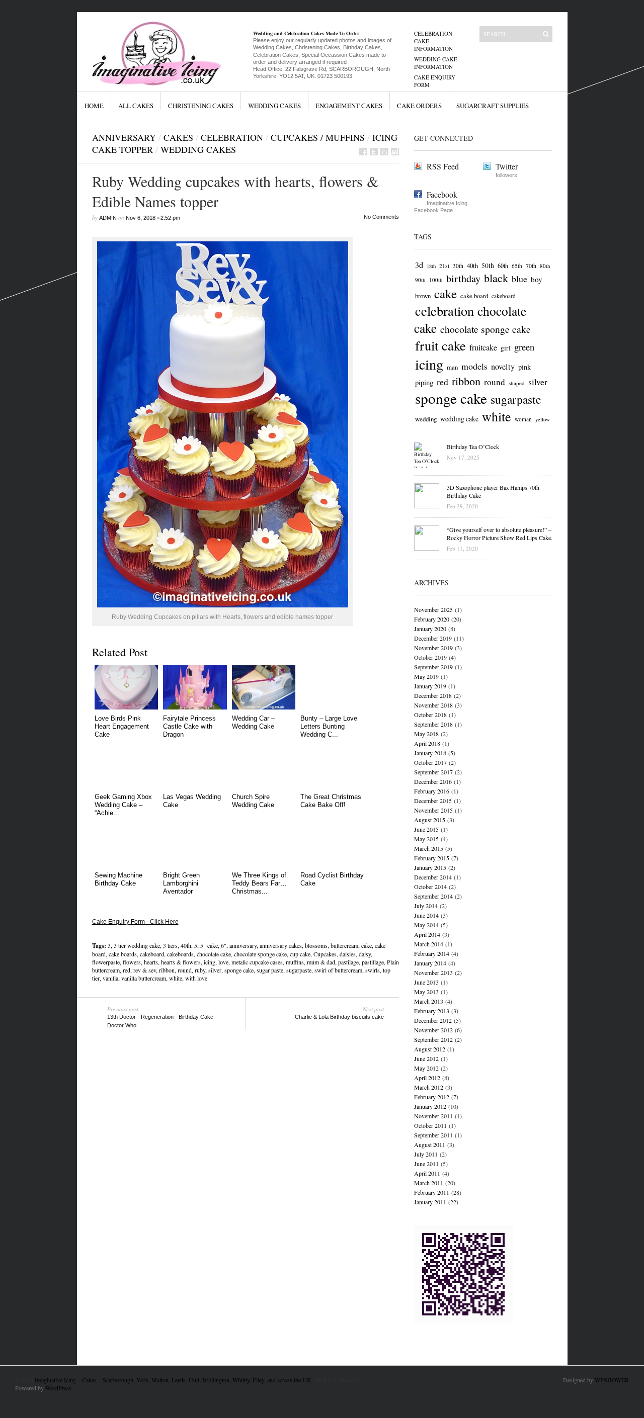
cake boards (123, 954)
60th (503, 265)
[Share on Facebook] (363, 151)
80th (545, 266)
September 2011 (433, 1135)
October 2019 (430, 657)
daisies (348, 954)
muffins (295, 962)
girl (506, 347)
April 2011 (427, 1173)
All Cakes (135, 105)
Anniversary (124, 137)
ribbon (167, 970)
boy (536, 279)
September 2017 (433, 772)
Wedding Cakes (274, 105)
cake (366, 945)
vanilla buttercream (143, 978)
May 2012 (426, 1068)
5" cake (209, 945)
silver (214, 970)
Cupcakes (325, 954)
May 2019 (426, 676)
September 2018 (433, 724)
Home (94, 105)
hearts (151, 962)
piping (424, 382)
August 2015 (429, 820)
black (496, 278)
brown (423, 295)
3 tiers (170, 945)
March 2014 (428, 944)
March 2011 (428, 1183)
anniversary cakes (281, 945)
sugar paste (270, 970)
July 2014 (426, 906)
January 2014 (430, 963)
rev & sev (144, 970)
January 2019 (430, 686)
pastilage (348, 962)
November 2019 (433, 648)
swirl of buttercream (338, 970)
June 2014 (426, 915)
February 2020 (431, 619)
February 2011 (431, 1192)
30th (458, 266)
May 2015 (426, 839)
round (185, 970)
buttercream (344, 945)
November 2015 (433, 810)
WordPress (58, 1388)
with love (196, 978)
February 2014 (431, 953)
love (223, 962)
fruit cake (440, 345)
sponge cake (239, 970)
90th (420, 280)
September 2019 (433, 667)
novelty (503, 366)
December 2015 (433, 800)
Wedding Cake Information (435, 62)
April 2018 (427, 743)
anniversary (243, 945)
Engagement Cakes (348, 105)
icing (209, 962)
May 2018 (426, 734)
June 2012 (426, 1058)
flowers (132, 962)
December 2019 (433, 638)
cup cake (300, 954)
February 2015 (431, 858)
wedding (426, 418)
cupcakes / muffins (318, 137)
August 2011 (429, 1144)
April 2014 (427, 934)
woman (523, 419)
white (175, 978)
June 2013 (426, 982)
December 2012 (433, 1020)
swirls (372, 970)
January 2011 (430, 1202)
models (474, 366)
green (524, 346)
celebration (232, 137)
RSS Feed (443, 166)
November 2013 (433, 972)
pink (524, 367)
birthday (463, 278)
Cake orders (419, 105)
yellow (542, 419)
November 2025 (433, 609)
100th (436, 280)
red (126, 970)
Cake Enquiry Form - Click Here (135, 921)
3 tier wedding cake (137, 945)
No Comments (381, 217)
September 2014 (433, 896)
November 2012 (433, 1030)
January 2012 (430, 1106)
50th (487, 265)
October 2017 (430, 762)
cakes (178, 137)
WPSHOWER (612, 1380)
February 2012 (431, 1097)
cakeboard (152, 954)
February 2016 (431, 791)
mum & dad (321, 962)
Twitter (507, 166)
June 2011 (426, 1164)
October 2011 (430, 1125)
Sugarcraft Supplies (492, 105)
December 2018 (433, 695)
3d (419, 265)
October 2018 (430, 715)
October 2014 (430, 886)
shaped (517, 383)
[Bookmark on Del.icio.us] (384, 151)
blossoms (316, 945)
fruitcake (483, 347)
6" (223, 945)
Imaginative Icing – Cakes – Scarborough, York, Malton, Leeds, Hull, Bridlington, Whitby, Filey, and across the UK (173, 1380)
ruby (200, 970)
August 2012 (429, 1049)
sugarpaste (298, 970)
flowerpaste (106, 962)
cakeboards (180, 954)
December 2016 (433, 781)
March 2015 (428, 848)
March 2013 (428, 1001)
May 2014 (426, 925)
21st (444, 266)
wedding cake (459, 418)
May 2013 (426, 992)
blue (519, 279)
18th (431, 266)
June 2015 (426, 829)
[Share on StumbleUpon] (395, 151)
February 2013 (431, 1011)
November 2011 (433, 1116)
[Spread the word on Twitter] (374, 151)
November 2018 (433, 705)
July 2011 (426, 1154)
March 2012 (428, 1087)
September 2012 (433, 1039)
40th (186, 945)
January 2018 (430, 753)
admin (108, 218)
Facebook (442, 194)
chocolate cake (214, 954)
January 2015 (430, 867)
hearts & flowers (181, 962)
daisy (365, 954)
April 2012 (427, 1078)
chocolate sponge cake (260, 954)
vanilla (110, 978)
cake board (474, 296)
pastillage (373, 962)
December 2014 (433, 877)
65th (517, 266)
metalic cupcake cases (257, 962)
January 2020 (430, 629)
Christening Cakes (200, 105)
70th (531, 265)
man (452, 367)
